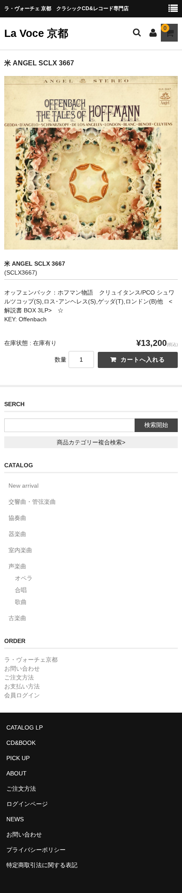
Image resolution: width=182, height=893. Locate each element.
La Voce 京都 (36, 33)
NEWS (15, 819)
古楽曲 (17, 618)
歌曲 (21, 601)
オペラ (24, 578)
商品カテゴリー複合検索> (91, 442)
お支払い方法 (22, 686)
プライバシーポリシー (36, 849)
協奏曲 (17, 517)
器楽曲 (17, 534)
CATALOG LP (24, 727)
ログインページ (27, 803)
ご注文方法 (19, 677)
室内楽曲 (20, 550)
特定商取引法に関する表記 (41, 865)
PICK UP (18, 758)
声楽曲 (17, 566)
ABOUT (16, 773)
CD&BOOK (21, 742)
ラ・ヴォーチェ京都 (31, 659)
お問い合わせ (22, 668)
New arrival (23, 485)
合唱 (21, 590)
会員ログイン (22, 695)
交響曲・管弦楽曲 (32, 501)
